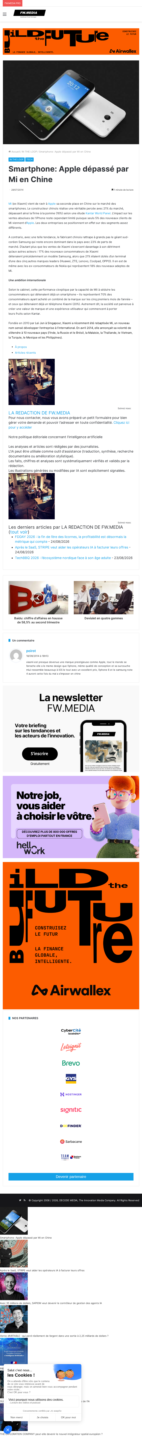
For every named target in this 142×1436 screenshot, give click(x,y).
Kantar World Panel (98, 213)
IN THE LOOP (29, 151)
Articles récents (25, 352)
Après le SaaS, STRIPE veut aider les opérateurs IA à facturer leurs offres (71, 547)
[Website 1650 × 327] (71, 41)
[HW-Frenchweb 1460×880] (71, 857)
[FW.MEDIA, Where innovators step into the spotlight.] (29, 14)
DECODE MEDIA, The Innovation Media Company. (87, 1200)
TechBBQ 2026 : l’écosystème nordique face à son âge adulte (63, 558)
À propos (21, 347)
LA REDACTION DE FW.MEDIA (39, 413)
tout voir (19, 532)
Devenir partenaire (71, 1177)
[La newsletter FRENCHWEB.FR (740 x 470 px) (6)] (71, 771)
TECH (29, 159)
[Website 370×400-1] (71, 1008)
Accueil (15, 151)
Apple (52, 203)
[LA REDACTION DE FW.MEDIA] (32, 404)
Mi (10, 203)
